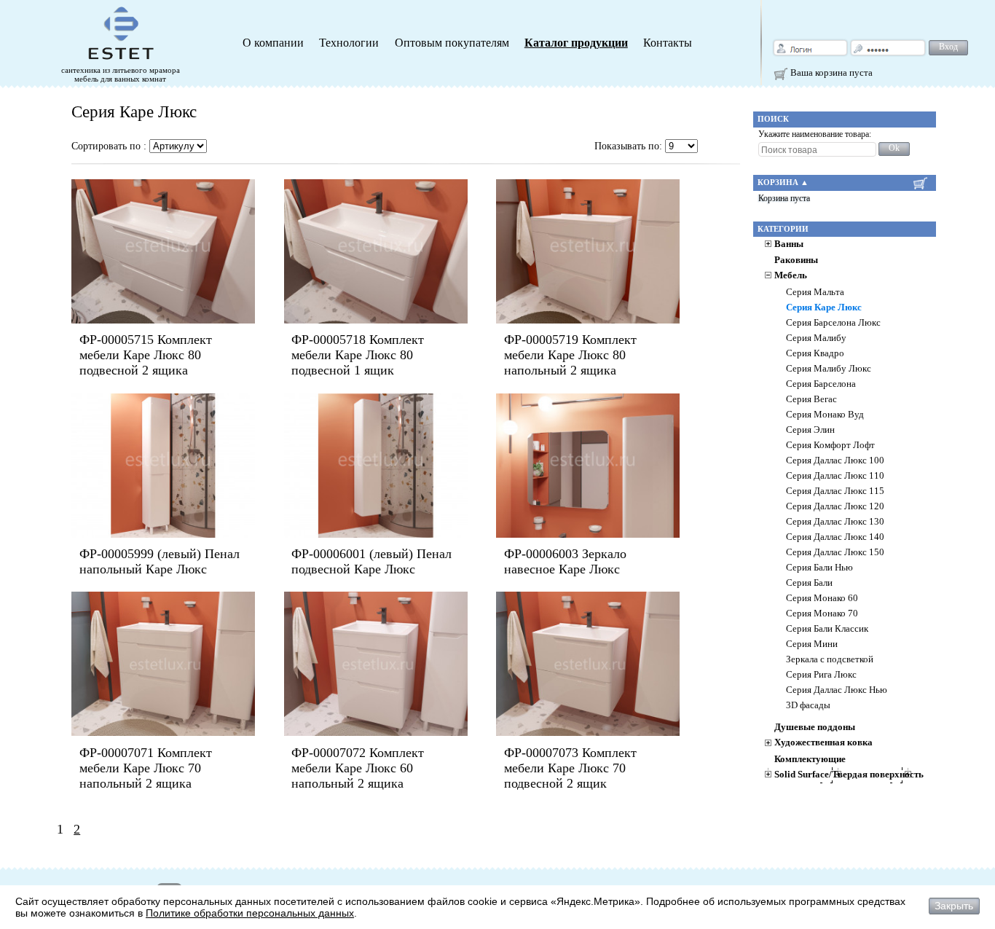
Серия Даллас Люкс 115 (835, 491)
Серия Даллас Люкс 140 (835, 537)
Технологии (349, 43)
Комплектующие (810, 759)
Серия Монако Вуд (825, 414)
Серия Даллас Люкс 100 (835, 460)
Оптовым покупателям (452, 43)
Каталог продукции (576, 43)
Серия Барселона (821, 384)
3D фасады (808, 705)
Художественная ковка (823, 742)
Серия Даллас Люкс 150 (835, 552)
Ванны (788, 244)
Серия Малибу (816, 338)
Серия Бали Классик (827, 629)
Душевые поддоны (814, 727)
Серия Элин (810, 430)
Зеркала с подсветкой (829, 659)
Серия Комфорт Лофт (830, 445)
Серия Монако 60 (822, 598)
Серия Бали (809, 583)
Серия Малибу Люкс (828, 369)
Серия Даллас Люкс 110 (835, 476)
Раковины (796, 260)
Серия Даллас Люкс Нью (836, 690)
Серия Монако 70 (822, 613)
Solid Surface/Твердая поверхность (849, 774)
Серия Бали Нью (819, 568)
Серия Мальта (815, 292)
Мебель (790, 275)
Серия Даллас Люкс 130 (835, 522)
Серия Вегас (811, 399)
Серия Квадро (815, 353)
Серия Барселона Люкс (833, 323)
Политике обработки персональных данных (250, 913)
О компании (273, 43)
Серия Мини (812, 644)
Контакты (667, 43)
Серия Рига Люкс (821, 675)
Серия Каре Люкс (824, 307)
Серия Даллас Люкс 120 (835, 506)
